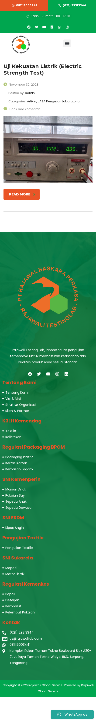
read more (19, 194)
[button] (67, 43)
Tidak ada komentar (24, 109)
